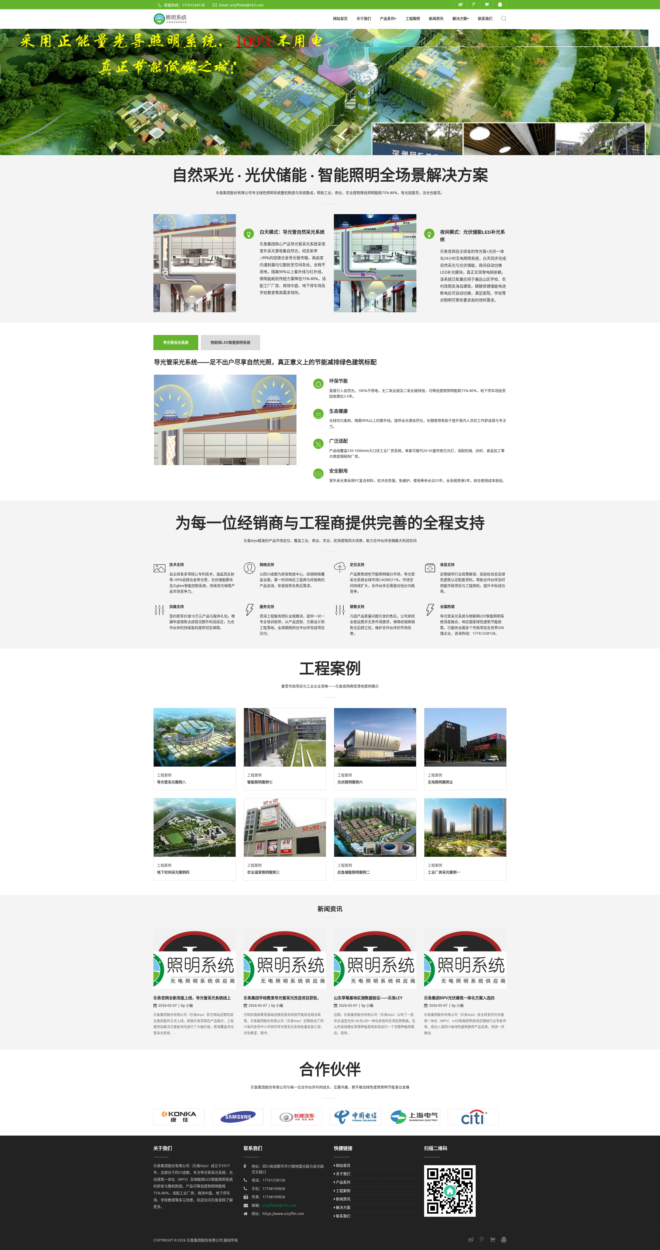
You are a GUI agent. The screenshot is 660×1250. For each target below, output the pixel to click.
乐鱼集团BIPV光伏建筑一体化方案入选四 (459, 998)
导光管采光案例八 (171, 782)
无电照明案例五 (440, 782)
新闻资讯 (436, 18)
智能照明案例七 (260, 782)
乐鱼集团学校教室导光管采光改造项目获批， (282, 998)
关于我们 (364, 18)
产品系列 (387, 18)
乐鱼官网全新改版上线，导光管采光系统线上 (192, 998)
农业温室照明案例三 (263, 872)
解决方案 (459, 18)
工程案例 (413, 18)
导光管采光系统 (175, 342)
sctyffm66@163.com (246, 5)
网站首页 (340, 18)
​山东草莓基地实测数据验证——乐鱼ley (368, 998)
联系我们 (485, 18)
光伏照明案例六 (350, 782)
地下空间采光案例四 (173, 872)
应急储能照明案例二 (353, 872)
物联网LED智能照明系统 (230, 342)
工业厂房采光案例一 (444, 872)
